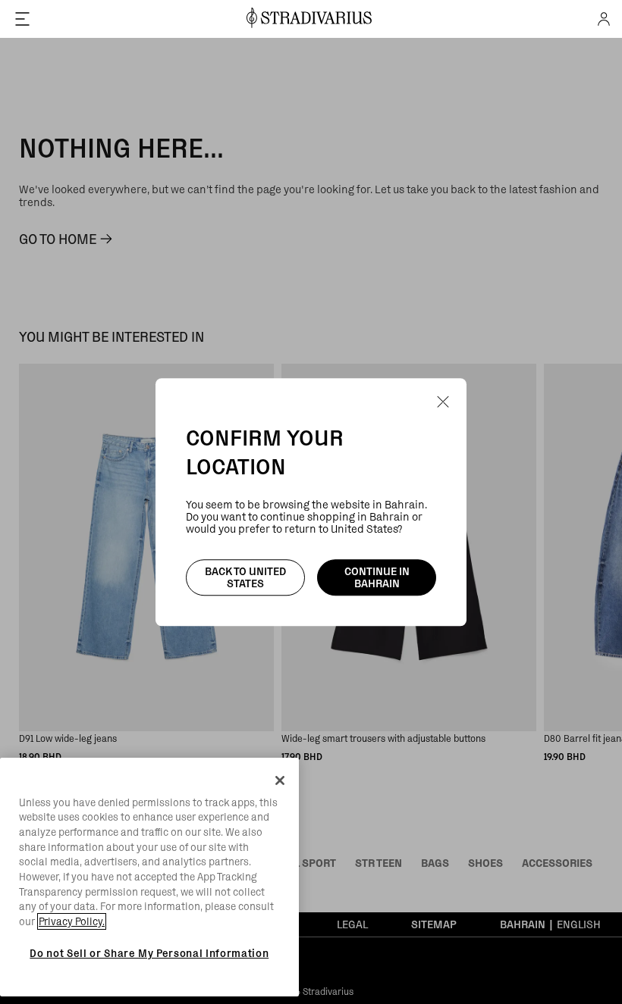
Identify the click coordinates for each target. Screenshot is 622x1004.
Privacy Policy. (72, 921)
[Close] (280, 780)
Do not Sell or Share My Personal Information (149, 953)
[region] (149, 877)
